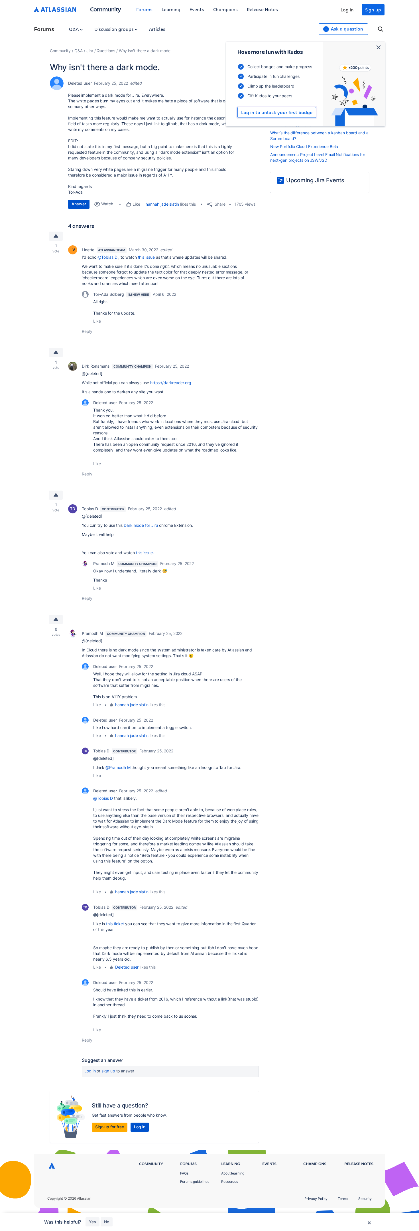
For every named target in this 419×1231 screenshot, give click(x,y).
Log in (347, 10)
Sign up (373, 10)
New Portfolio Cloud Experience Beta (304, 146)
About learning (232, 1173)
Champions (225, 9)
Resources (229, 1181)
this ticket (115, 923)
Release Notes (262, 9)
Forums (144, 9)
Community (105, 9)
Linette (88, 249)
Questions (106, 50)
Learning (171, 9)
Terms (343, 1198)
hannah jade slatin (162, 204)
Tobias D (90, 508)
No (106, 1221)
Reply (87, 331)
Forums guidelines (194, 1181)
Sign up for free (109, 1126)
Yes (92, 1221)
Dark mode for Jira (141, 525)
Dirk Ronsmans (96, 366)
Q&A (74, 29)
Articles (157, 29)
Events (197, 9)
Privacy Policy (316, 1198)
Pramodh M (104, 563)
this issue (146, 257)
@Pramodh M (117, 767)
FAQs (184, 1173)
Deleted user (127, 967)
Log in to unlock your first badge (276, 112)
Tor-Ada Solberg (108, 294)
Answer (79, 203)
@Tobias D (107, 257)
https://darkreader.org (170, 382)
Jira (89, 50)
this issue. (145, 552)
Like (97, 321)
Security (365, 1198)
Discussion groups (114, 29)
